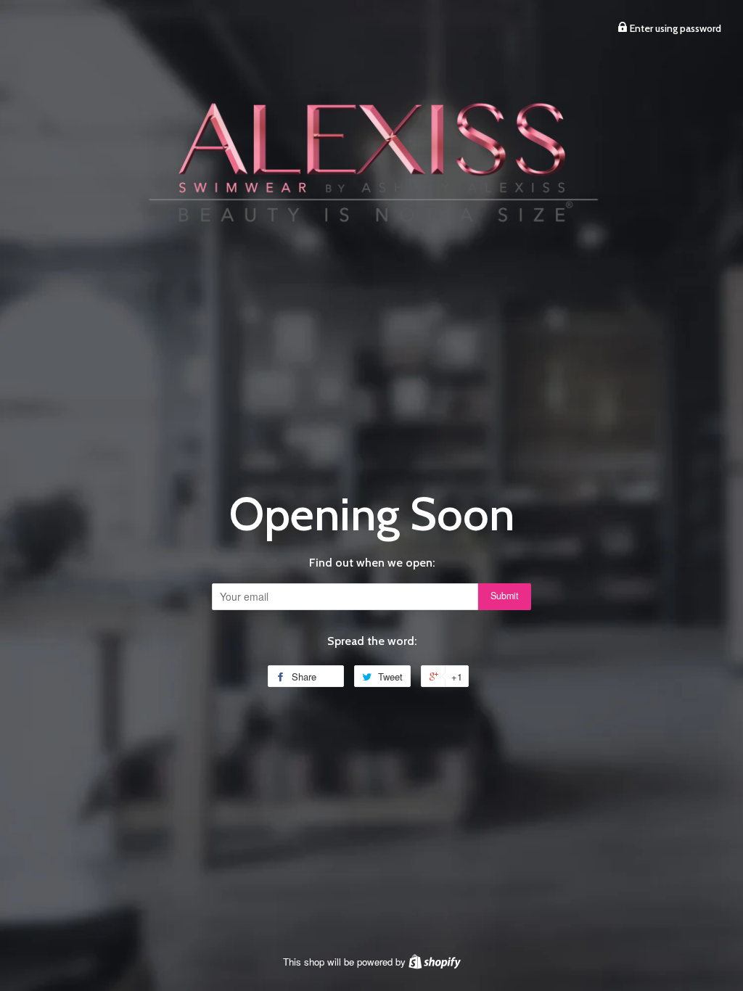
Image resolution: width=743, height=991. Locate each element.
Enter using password (674, 28)
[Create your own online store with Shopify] (435, 962)
